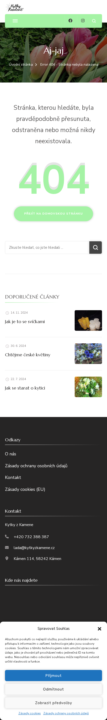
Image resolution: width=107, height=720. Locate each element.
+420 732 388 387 (31, 537)
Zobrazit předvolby (53, 702)
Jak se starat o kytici (25, 388)
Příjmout (53, 675)
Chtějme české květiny (27, 355)
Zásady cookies (29, 713)
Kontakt (13, 477)
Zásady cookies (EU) (25, 489)
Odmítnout (53, 689)
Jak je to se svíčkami (25, 321)
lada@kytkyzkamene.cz (34, 548)
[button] (99, 628)
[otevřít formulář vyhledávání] (94, 21)
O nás (10, 454)
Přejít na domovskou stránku (53, 214)
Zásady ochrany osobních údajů (66, 713)
